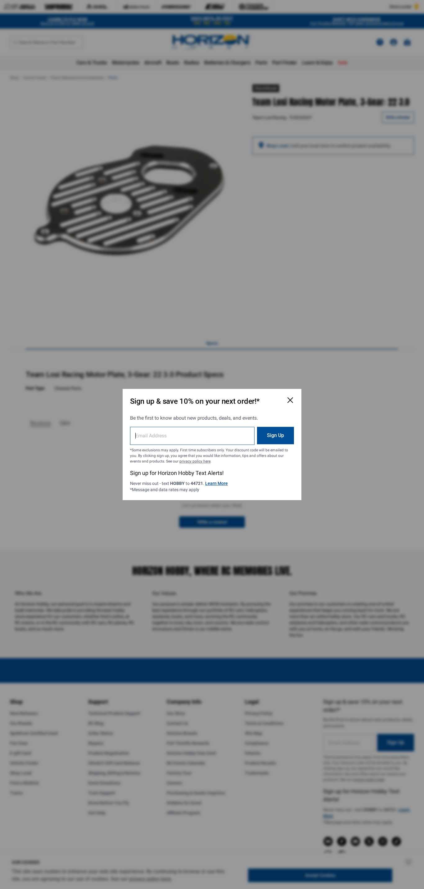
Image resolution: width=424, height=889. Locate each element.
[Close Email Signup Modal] (290, 400)
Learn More (216, 483)
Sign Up (275, 435)
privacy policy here (194, 461)
